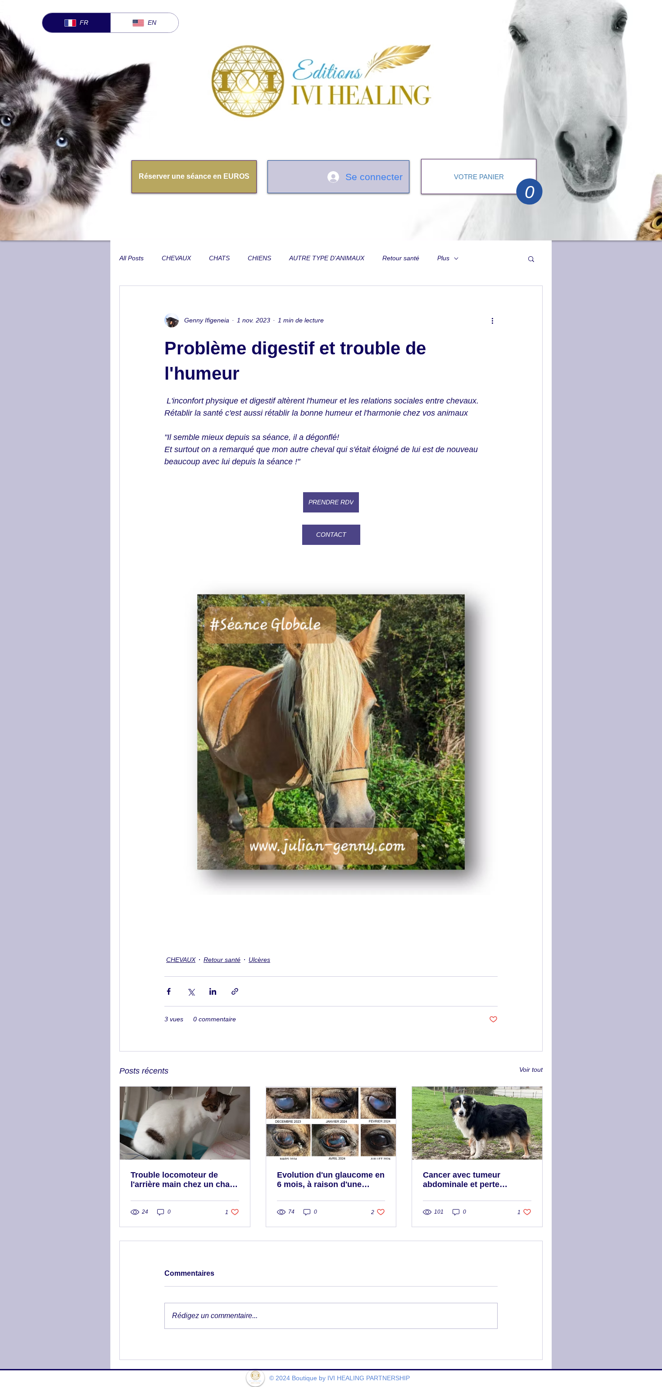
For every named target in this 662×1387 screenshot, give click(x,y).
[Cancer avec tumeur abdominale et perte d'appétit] (477, 1123)
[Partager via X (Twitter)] (190, 991)
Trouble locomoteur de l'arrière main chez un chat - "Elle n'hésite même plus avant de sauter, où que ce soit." (184, 1179)
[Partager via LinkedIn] (213, 991)
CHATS (219, 258)
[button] (529, 191)
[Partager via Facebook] (168, 991)
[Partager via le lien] (235, 991)
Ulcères (259, 959)
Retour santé (400, 258)
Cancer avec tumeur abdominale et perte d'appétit (461, 1179)
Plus (443, 258)
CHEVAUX (176, 258)
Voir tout (531, 1069)
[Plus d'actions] (492, 320)
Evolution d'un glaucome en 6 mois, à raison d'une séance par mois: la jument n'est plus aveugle (331, 1179)
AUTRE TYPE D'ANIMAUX (326, 258)
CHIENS (259, 258)
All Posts (131, 258)
